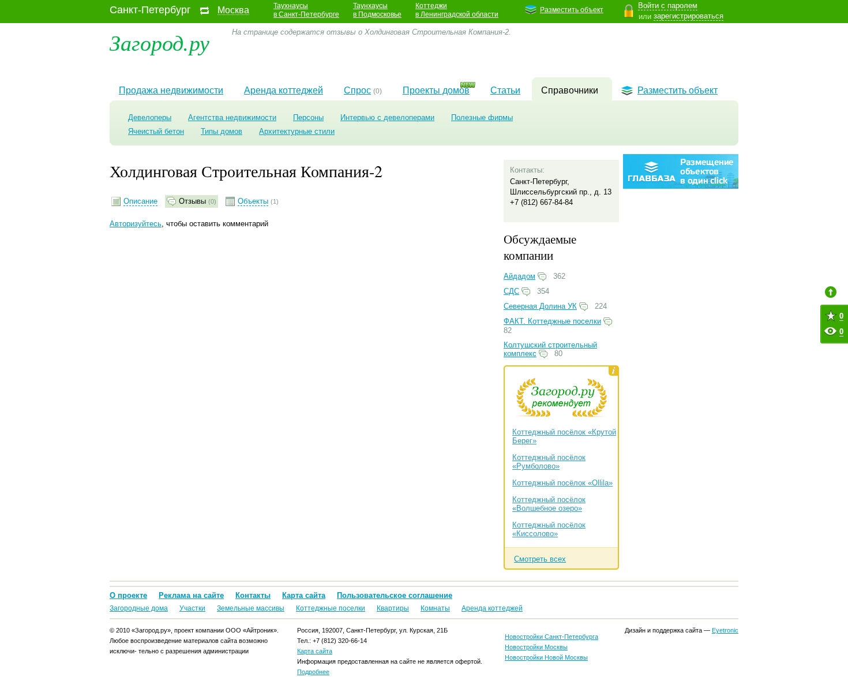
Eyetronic (725, 630)
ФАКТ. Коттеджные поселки (552, 321)
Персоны (308, 117)
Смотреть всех (540, 559)
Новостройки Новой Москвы (546, 657)
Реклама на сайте (191, 595)
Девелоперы (149, 117)
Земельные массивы (250, 608)
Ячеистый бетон (156, 131)
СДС (511, 291)
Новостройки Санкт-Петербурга (551, 636)
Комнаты (435, 608)
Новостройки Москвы (536, 647)
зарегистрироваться (688, 16)
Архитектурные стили (297, 131)
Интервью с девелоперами (387, 117)
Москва (233, 10)
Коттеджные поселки (330, 608)
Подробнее (313, 671)
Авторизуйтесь (136, 223)
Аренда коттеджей (283, 90)
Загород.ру (159, 42)
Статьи (505, 90)
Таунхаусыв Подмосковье (377, 10)
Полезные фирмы (482, 117)
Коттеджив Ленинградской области (456, 10)
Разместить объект (571, 10)
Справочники (569, 90)
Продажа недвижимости (171, 90)
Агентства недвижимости (232, 117)
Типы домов (221, 131)
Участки (192, 608)
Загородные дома (139, 608)
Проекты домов (436, 90)
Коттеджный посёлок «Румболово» (549, 461)
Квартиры (393, 608)
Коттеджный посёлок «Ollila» (562, 482)
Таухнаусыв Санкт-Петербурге (306, 10)
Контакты (253, 595)
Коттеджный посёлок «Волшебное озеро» (549, 504)
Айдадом (519, 276)
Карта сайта (303, 595)
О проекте (128, 595)
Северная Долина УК (540, 306)
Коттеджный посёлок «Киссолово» (549, 529)
